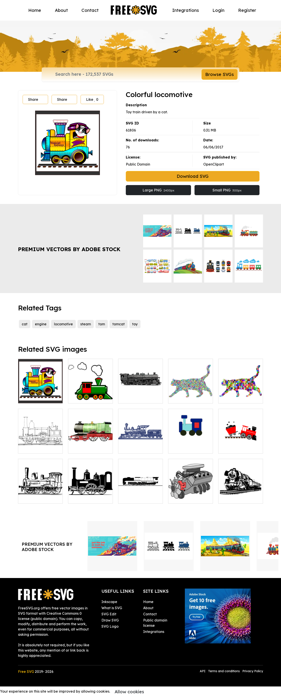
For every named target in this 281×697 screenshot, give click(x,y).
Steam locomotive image (90, 495)
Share (33, 99)
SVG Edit (108, 614)
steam (85, 324)
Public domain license (155, 623)
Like (92, 99)
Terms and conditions (224, 671)
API (203, 671)
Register (247, 10)
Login (218, 10)
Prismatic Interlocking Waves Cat (240, 392)
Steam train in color (89, 397)
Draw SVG (110, 620)
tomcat (118, 324)
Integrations (185, 10)
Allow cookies (129, 691)
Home (34, 10)
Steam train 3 (84, 447)
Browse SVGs (219, 74)
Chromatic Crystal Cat (190, 395)
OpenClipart (213, 164)
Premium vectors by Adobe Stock (69, 249)
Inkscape (109, 602)
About (61, 10)
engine (41, 324)
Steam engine (135, 447)
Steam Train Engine (39, 447)
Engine (179, 497)
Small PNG (227, 190)
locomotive (63, 324)
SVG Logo (110, 626)
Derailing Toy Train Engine (241, 445)
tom (101, 324)
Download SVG (193, 176)
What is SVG (111, 608)
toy (135, 324)
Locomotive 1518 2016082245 (140, 395)
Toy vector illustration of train (190, 445)
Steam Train (133, 497)
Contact (90, 10)
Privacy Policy (252, 671)
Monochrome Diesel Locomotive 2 (240, 495)
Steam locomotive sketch (40, 495)
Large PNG (158, 190)
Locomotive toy (36, 397)
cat (24, 324)
